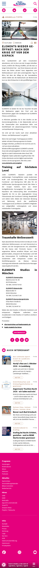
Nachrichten (6, 481)
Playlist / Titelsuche (8, 510)
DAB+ (4, 498)
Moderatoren (6, 467)
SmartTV (5, 505)
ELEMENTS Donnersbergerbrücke (17, 299)
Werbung (5, 531)
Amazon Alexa (6, 508)
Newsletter (5, 526)
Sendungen (6, 464)
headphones (32, 43)
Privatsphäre (6, 545)
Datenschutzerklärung (9, 541)
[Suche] (35, 3)
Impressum (6, 543)
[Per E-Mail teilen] (27, 340)
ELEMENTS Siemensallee (14, 277)
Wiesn (4, 469)
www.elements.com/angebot (12, 163)
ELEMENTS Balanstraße (14, 288)
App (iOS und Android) (9, 503)
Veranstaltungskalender (10, 483)
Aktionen (5, 471)
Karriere (5, 536)
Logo (3, 533)
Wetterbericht (6, 488)
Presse (4, 529)
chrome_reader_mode (35, 43)
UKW (3, 496)
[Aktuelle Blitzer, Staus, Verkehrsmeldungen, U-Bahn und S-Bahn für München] (24, 10)
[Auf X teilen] (17, 340)
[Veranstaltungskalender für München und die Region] (35, 10)
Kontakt (4, 524)
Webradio (5, 500)
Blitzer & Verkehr (7, 486)
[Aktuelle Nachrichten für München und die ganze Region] (4, 10)
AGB (3, 538)
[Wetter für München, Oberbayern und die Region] (14, 10)
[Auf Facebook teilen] (12, 340)
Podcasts (5, 474)
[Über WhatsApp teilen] (22, 340)
